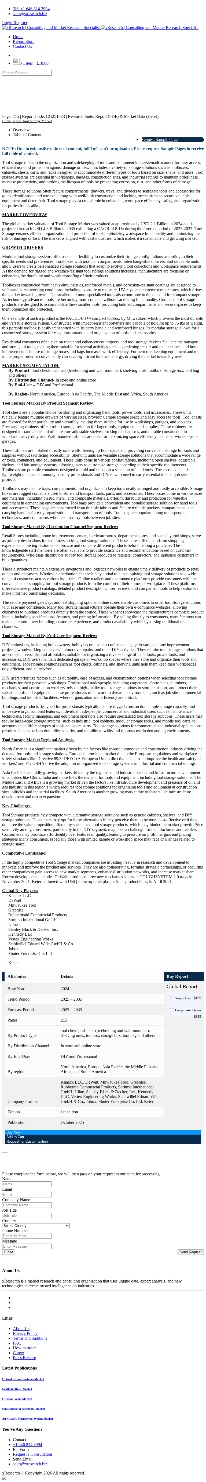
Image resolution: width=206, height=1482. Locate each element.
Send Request (191, 1252)
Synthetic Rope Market (17, 1388)
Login (7, 22)
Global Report (182, 986)
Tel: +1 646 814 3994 (31, 8)
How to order (24, 1348)
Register (20, 22)
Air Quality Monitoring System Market (27, 1418)
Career (18, 1352)
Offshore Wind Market (17, 1398)
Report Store (23, 41)
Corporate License (189, 1010)
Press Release (24, 1357)
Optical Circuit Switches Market (23, 1379)
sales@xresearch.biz (30, 13)
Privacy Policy (25, 1333)
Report (16, 121)
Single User (183, 998)
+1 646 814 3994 (27, 1444)
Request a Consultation (32, 1454)
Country (9, 1220)
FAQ (17, 1343)
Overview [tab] (21, 130)
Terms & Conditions (30, 1338)
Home (18, 36)
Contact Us (22, 46)
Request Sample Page (159, 139)
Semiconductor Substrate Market (23, 1408)
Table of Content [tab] (27, 134)
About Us (21, 1328)
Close (8, 1252)
